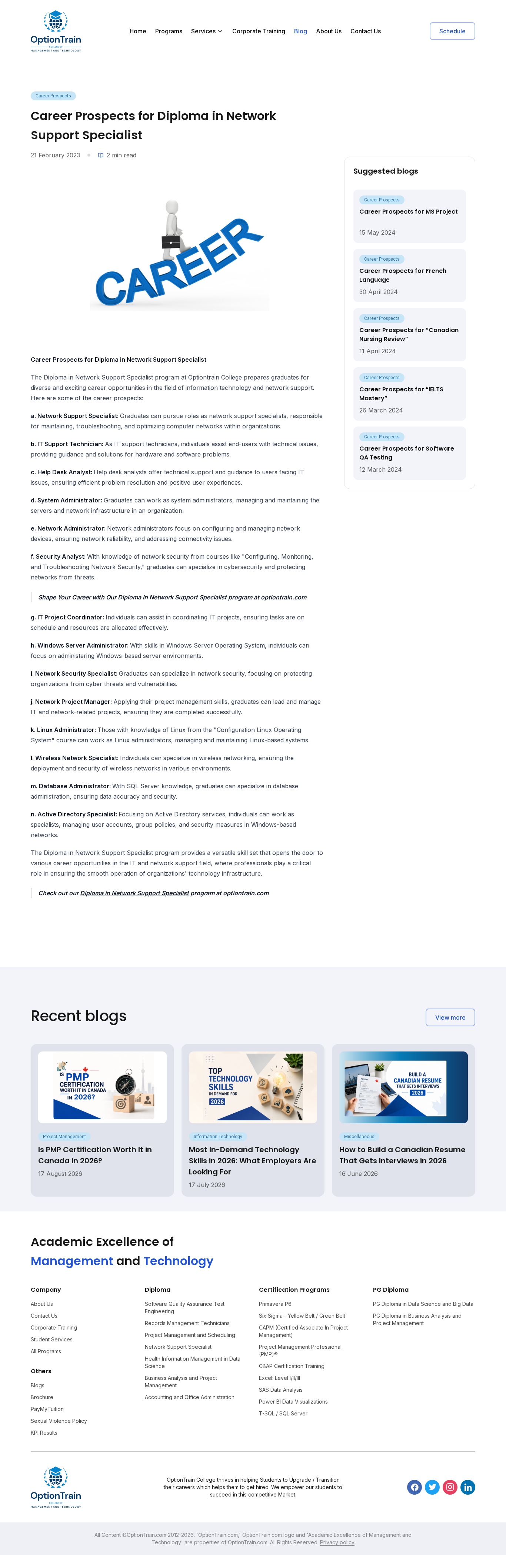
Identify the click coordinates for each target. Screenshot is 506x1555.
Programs (168, 31)
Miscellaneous (359, 1136)
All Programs (46, 1351)
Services (203, 31)
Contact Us (365, 31)
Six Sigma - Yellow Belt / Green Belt (302, 1315)
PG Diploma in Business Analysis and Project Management (417, 1319)
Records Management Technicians (187, 1323)
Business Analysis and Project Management (181, 1381)
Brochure (42, 1397)
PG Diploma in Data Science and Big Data (423, 1304)
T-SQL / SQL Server (283, 1413)
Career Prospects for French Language (402, 275)
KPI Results (44, 1432)
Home (138, 31)
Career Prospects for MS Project (408, 211)
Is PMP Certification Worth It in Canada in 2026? (95, 1155)
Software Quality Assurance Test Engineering (184, 1307)
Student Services (52, 1339)
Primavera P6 (275, 1304)
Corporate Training (258, 31)
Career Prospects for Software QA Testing (406, 453)
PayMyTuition (47, 1409)
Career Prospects (53, 95)
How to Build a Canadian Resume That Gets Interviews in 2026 (402, 1155)
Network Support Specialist (178, 1347)
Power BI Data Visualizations (293, 1401)
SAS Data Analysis (281, 1390)
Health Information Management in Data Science (192, 1362)
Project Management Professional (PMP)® (300, 1350)
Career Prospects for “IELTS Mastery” (401, 393)
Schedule (452, 31)
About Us (329, 31)
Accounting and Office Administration (189, 1397)
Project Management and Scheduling (190, 1335)
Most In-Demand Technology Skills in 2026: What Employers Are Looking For (252, 1160)
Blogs (37, 1385)
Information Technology (218, 1136)
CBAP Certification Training (291, 1366)
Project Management (64, 1136)
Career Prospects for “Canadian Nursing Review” (409, 334)
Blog (300, 31)
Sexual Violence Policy (59, 1421)
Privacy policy (337, 1542)
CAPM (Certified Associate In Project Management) (303, 1331)
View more (450, 1017)
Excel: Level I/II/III (279, 1378)
